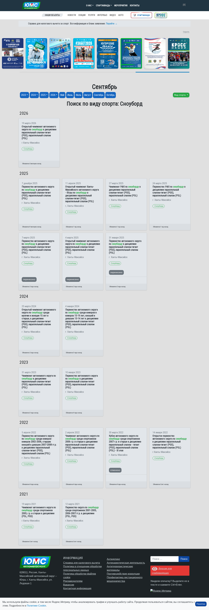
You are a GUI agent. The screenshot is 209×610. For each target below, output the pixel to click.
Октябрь (110, 95)
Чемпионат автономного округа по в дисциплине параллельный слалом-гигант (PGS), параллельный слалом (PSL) (39, 381)
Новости (72, 15)
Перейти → (111, 23)
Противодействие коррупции (123, 573)
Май (62, 95)
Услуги (91, 15)
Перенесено (29, 279)
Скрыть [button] (186, 32)
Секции (82, 15)
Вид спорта (180, 95)
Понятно (201, 604)
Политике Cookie (36, 605)
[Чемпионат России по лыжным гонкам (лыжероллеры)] (131, 53)
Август (87, 95)
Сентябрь (98, 95)
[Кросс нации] (161, 15)
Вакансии (68, 584)
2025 (43, 95)
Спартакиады (103, 5)
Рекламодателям (72, 581)
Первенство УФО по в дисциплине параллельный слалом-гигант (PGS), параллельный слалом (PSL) (169, 191)
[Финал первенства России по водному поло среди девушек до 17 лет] (60, 53)
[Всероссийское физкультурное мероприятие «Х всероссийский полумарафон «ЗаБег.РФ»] (84, 53)
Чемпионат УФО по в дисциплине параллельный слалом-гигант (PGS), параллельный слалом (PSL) (125, 191)
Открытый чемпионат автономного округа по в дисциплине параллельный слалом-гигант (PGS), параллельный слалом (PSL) (39, 132)
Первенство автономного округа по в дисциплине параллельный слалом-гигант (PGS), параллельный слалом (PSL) (38, 192)
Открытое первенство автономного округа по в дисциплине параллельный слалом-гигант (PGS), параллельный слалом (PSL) (170, 441)
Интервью (102, 15)
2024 (33, 95)
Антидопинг (113, 559)
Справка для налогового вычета (81, 562)
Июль (78, 95)
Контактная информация (77, 588)
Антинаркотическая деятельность (126, 562)
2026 (52, 95)
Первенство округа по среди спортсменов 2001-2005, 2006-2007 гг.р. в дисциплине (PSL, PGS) (82, 512)
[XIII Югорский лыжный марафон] (12, 53)
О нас (89, 5)
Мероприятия (120, 5)
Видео (113, 15)
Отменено (115, 470)
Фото (120, 15)
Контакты (134, 5)
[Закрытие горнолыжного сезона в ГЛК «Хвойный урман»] (36, 53)
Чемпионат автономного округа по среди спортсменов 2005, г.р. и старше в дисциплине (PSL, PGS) (39, 512)
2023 (23, 95)
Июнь (70, 95)
